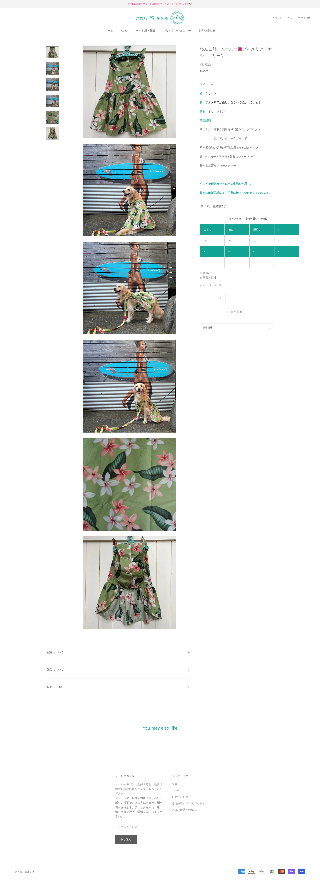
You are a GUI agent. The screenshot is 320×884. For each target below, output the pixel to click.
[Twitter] (215, 285)
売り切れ (237, 311)
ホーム (109, 31)
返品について (55, 670)
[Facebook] (210, 285)
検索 (289, 18)
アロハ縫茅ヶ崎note (185, 810)
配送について (55, 652)
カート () (304, 18)
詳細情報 (207, 327)
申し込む (126, 839)
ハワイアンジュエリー (177, 31)
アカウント (276, 18)
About (124, 31)
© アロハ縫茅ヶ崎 (24, 871)
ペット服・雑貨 (145, 31)
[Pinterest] (220, 285)
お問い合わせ (207, 31)
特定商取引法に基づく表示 (188, 803)
